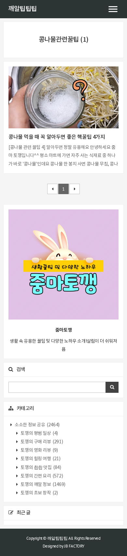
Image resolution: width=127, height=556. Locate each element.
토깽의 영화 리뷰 (39, 450)
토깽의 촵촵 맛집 (40, 467)
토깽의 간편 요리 (41, 476)
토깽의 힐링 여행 (40, 459)
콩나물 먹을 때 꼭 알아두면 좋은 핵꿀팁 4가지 (56, 137)
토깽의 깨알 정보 (42, 484)
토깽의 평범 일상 (39, 433)
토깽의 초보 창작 (39, 493)
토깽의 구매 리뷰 (41, 442)
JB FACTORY (74, 546)
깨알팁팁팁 (22, 9)
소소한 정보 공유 (37, 425)
